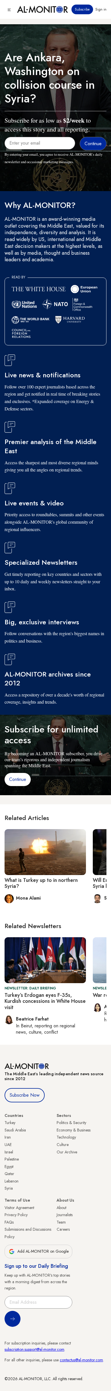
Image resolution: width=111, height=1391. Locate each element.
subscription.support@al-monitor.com (34, 1349)
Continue (17, 779)
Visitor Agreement (19, 1207)
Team (61, 1222)
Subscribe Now (25, 1095)
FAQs (9, 1222)
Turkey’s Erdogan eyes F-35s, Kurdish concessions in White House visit (45, 1001)
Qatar (9, 1174)
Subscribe (82, 9)
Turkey (10, 1122)
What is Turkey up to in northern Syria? (41, 883)
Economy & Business (74, 1130)
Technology (66, 1137)
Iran (8, 1137)
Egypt (9, 1166)
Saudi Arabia (15, 1130)
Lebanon (11, 1181)
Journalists (65, 1215)
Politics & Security (71, 1122)
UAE (8, 1144)
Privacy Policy (16, 1215)
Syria (9, 1188)
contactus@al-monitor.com (81, 1360)
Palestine (12, 1159)
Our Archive (67, 1152)
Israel (9, 1152)
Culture (63, 1144)
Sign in (100, 9)
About (61, 1207)
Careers (63, 1229)
